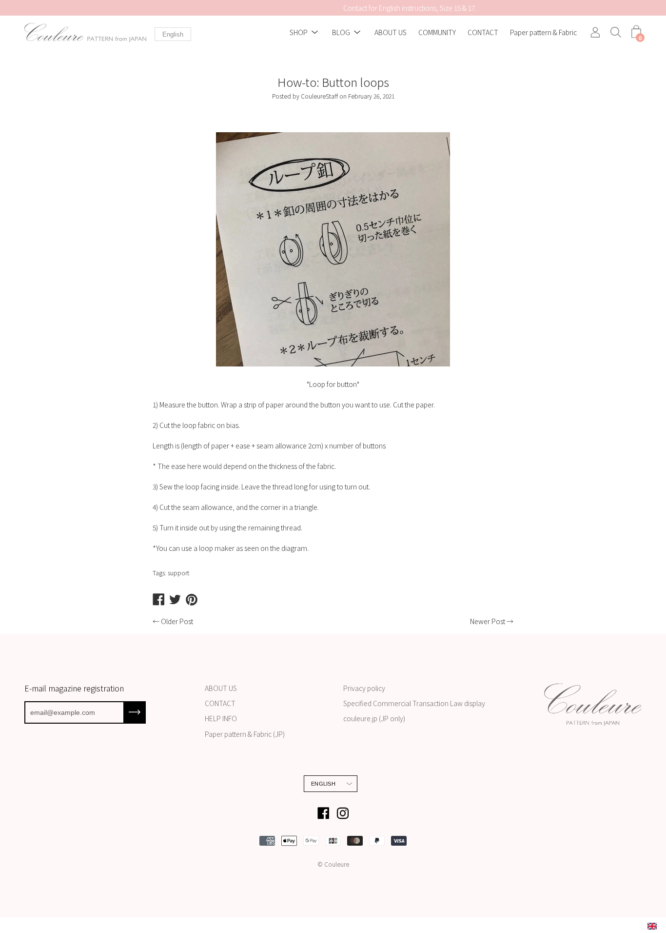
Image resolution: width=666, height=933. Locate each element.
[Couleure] (85, 32)
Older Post (177, 621)
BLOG (341, 33)
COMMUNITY (437, 33)
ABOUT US (390, 33)
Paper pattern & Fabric (543, 33)
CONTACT (483, 33)
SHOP (299, 33)
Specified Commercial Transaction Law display (414, 703)
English (172, 34)
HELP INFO (221, 718)
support (178, 572)
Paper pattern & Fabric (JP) (245, 734)
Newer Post (487, 621)
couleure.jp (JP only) (374, 718)
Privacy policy (364, 688)
